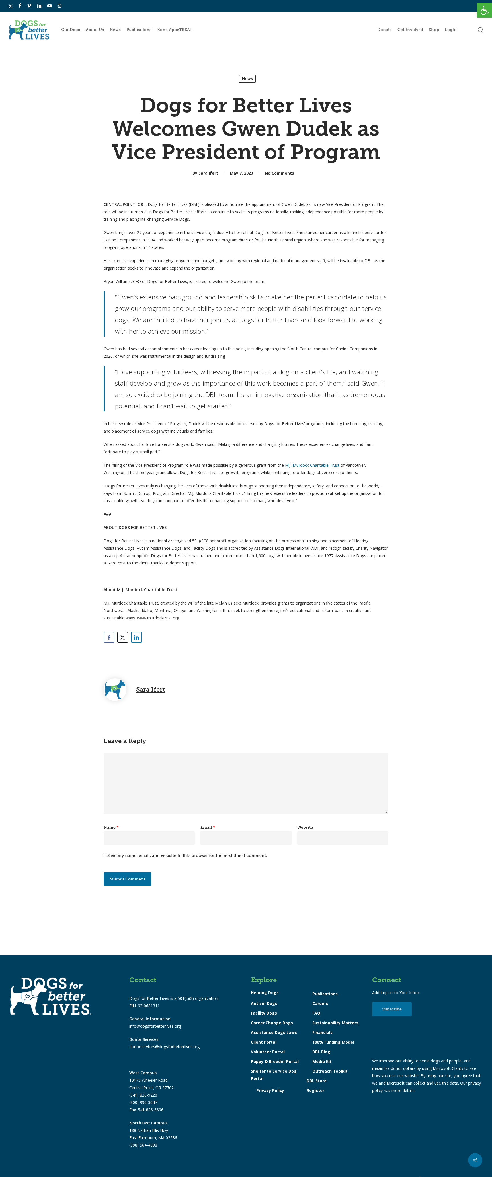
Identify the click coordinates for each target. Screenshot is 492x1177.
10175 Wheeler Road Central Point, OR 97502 (151, 1080)
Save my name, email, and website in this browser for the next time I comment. (187, 855)
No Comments (279, 173)
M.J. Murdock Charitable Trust (312, 465)
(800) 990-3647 (143, 1102)
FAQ (316, 1013)
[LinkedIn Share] (136, 637)
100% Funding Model (333, 1042)
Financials (322, 1032)
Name (111, 827)
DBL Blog (321, 1051)
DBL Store (317, 1080)
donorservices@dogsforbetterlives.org (164, 1046)
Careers (320, 1003)
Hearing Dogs (265, 992)
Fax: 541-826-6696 (146, 1109)
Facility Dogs (264, 1013)
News (247, 78)
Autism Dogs (264, 1003)
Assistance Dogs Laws (274, 1032)
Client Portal (263, 1042)
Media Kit (322, 1061)
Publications (325, 993)
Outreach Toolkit (330, 1071)
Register (315, 1090)
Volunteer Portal (268, 1051)
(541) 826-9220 (143, 1095)
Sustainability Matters (335, 1022)
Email (207, 827)
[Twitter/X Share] (122, 637)
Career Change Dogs (272, 1022)
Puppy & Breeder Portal (275, 1061)
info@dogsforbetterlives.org (155, 1026)
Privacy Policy (270, 1090)
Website (305, 827)
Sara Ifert (208, 173)
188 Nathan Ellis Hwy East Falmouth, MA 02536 (153, 1130)
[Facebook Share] (109, 637)
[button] (484, 10)
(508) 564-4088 (143, 1145)
